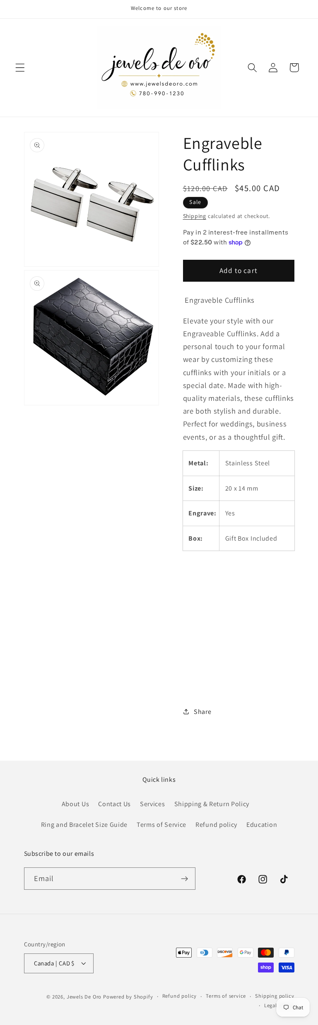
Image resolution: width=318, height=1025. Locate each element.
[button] (20, 67)
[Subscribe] (184, 878)
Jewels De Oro (85, 996)
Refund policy (216, 824)
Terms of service (226, 995)
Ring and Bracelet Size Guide (84, 824)
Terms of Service (161, 824)
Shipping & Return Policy (212, 804)
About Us (75, 804)
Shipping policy (274, 995)
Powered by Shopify (128, 996)
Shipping (194, 216)
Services (152, 804)
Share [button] (202, 711)
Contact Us (114, 804)
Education (261, 824)
